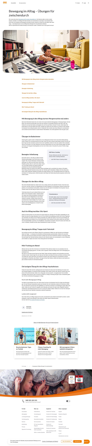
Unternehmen (37, 411)
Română (60, 421)
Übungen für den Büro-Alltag (29, 93)
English (60, 411)
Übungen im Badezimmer (28, 84)
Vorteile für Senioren (50, 428)
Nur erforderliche (67, 441)
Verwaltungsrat (37, 414)
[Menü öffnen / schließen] (88, 3)
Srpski (60, 419)
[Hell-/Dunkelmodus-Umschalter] (68, 401)
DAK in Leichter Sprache (39, 432)
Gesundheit (24, 411)
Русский (60, 424)
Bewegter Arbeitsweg (27, 88)
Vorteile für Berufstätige (51, 416)
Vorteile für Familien (50, 411)
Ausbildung (24, 424)
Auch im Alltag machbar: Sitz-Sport (31, 97)
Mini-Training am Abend (28, 107)
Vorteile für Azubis (50, 421)
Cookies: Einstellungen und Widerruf (50, 441)
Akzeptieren (77, 441)
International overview (63, 436)
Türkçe (60, 431)
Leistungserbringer (26, 416)
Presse (23, 426)
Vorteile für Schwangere (51, 414)
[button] (5, 3)
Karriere (23, 421)
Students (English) (63, 414)
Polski (60, 416)
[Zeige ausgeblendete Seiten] (29, 366)
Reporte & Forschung (26, 429)
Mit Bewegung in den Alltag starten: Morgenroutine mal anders (38, 79)
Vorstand (36, 416)
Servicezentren (37, 421)
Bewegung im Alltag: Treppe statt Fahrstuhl (33, 102)
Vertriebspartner (25, 419)
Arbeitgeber (24, 414)
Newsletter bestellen (38, 419)
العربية (60, 433)
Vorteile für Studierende (51, 419)
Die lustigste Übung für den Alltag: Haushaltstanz (34, 111)
